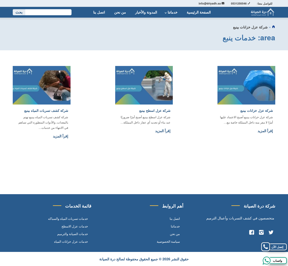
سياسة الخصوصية (168, 241)
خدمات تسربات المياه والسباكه (68, 218)
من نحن (120, 12)
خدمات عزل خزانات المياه (71, 241)
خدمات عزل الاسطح (75, 226)
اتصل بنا (99, 12)
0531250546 (239, 3)
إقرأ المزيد (265, 130)
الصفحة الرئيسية (199, 12)
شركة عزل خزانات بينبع (256, 110)
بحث (19, 12)
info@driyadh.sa (210, 3)
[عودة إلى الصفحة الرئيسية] (273, 27)
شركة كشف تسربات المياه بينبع (46, 110)
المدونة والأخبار (146, 12)
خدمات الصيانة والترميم (72, 234)
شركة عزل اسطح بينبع (154, 110)
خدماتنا (173, 12)
